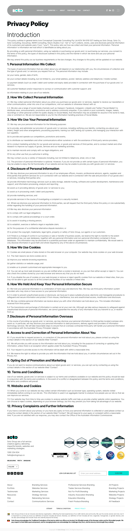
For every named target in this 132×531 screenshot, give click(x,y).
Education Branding (76, 498)
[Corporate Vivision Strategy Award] (88, 455)
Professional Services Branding (81, 485)
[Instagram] (113, 10)
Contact (86, 10)
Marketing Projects (117, 491)
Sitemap (49, 508)
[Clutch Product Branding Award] (119, 442)
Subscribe (118, 473)
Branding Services (39, 485)
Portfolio (71, 10)
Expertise (51, 10)
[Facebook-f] (107, 10)
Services (40, 10)
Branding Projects (116, 488)
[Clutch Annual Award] (106, 442)
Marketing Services (40, 491)
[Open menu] (118, 10)
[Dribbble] (21, 473)
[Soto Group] (17, 10)
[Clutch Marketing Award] (82, 442)
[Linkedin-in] (110, 10)
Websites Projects (116, 495)
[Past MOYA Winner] (121, 455)
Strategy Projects (116, 498)
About (62, 10)
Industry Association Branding (81, 495)
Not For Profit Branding (78, 491)
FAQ (79, 10)
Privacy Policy (80, 508)
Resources (11, 495)
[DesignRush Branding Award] (99, 455)
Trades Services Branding (79, 488)
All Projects (113, 485)
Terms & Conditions (63, 508)
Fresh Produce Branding (78, 501)
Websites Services (40, 488)
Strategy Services (39, 495)
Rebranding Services (41, 498)
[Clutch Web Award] (94, 442)
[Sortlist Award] (60, 455)
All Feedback (114, 501)
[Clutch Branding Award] (69, 442)
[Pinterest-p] (18, 473)
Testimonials (12, 491)
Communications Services (43, 501)
